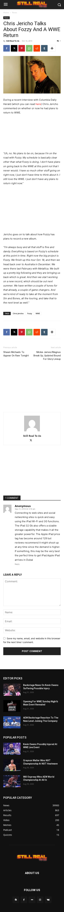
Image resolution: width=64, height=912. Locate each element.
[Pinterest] (21, 48)
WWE (38, 313)
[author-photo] (32, 431)
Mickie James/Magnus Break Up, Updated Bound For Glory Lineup (47, 355)
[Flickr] (32, 900)
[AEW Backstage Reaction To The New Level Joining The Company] (12, 722)
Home (6, 12)
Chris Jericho (18, 313)
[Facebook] (6, 48)
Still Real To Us (12, 41)
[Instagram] (40, 900)
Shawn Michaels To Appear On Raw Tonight (16, 354)
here (38, 104)
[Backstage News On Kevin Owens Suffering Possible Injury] (12, 690)
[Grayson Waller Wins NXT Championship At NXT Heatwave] (12, 765)
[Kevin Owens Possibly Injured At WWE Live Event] (12, 749)
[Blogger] (16, 900)
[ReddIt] (36, 48)
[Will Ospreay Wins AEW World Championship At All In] (12, 781)
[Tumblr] (44, 48)
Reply (17, 564)
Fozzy (29, 313)
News (14, 12)
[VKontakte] (48, 900)
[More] (52, 48)
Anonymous (23, 506)
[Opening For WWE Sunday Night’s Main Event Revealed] (12, 706)
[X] (14, 48)
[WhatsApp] (29, 48)
